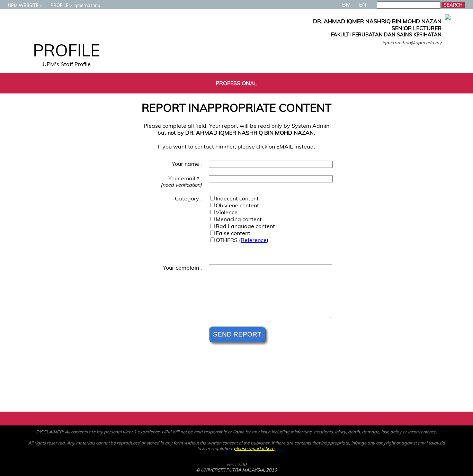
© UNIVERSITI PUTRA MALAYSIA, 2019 (236, 470)
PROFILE (60, 5)
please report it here (254, 448)
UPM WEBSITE (23, 5)
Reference (254, 239)
